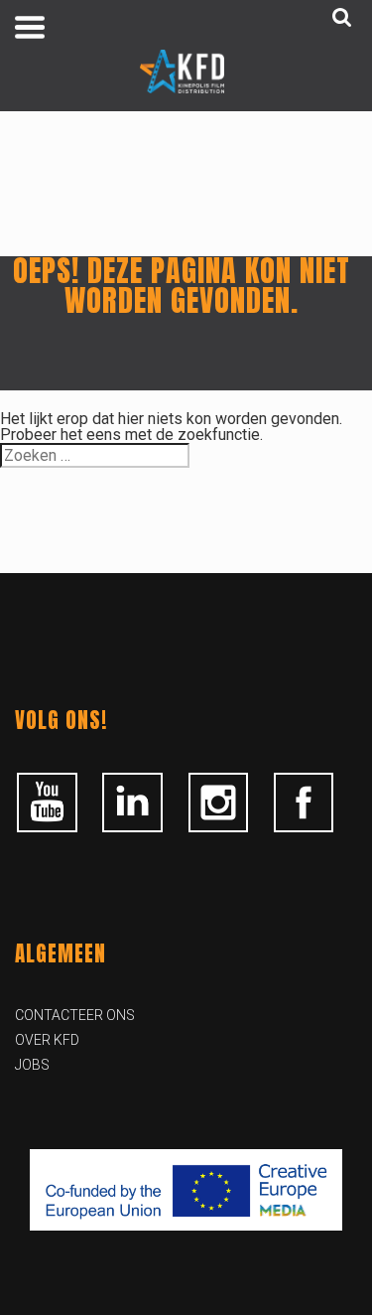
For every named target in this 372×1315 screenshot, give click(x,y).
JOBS (32, 1065)
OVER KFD (47, 1040)
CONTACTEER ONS (75, 1015)
